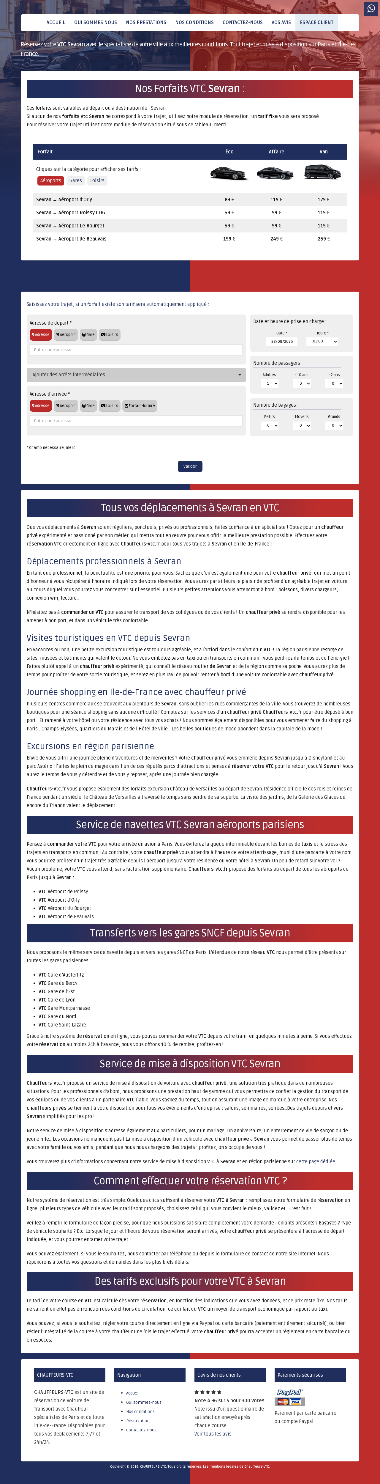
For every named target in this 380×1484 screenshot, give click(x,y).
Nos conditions (140, 1411)
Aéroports (50, 181)
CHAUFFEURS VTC (153, 1466)
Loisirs (97, 181)
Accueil (133, 1393)
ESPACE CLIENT (316, 23)
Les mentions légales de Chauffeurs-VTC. (236, 1466)
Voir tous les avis (213, 1434)
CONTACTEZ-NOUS (243, 23)
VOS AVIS (281, 23)
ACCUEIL (56, 23)
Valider (190, 466)
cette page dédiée (315, 1162)
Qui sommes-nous (144, 1402)
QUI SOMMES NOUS (95, 23)
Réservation (138, 1420)
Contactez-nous (141, 1430)
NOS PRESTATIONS (146, 23)
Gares (75, 181)
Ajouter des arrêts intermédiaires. (69, 375)
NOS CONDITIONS (194, 23)
